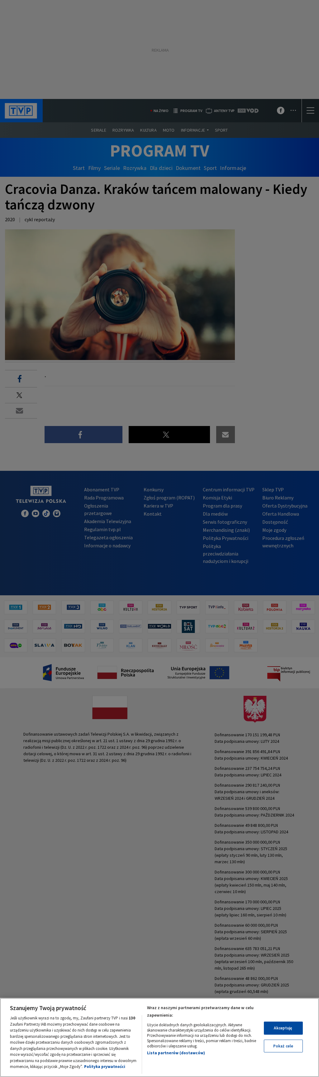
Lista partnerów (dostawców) (176, 1053)
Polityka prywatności (104, 1066)
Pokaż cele (283, 1046)
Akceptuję (283, 1028)
